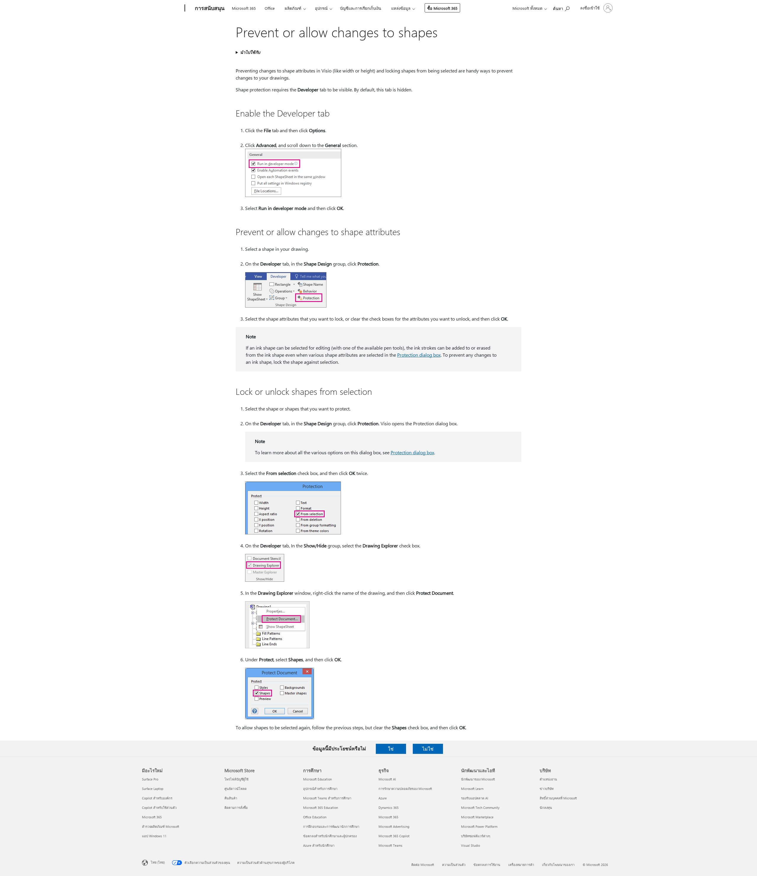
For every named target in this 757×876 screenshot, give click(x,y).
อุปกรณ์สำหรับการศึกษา (320, 788)
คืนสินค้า (230, 798)
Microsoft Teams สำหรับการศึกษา (327, 798)
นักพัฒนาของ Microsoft (478, 779)
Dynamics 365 (388, 807)
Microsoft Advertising (393, 826)
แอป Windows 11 (154, 836)
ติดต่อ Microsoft (422, 864)
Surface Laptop (152, 788)
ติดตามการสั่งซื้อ (236, 807)
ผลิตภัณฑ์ (293, 8)
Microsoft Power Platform (479, 826)
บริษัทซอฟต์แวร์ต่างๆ (475, 836)
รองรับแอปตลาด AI (474, 798)
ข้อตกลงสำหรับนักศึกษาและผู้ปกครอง (330, 836)
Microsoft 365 (244, 8)
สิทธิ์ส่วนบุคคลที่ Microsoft (558, 798)
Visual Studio (470, 845)
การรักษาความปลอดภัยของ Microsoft (405, 788)
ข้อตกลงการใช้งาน (486, 864)
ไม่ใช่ (428, 749)
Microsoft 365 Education (320, 807)
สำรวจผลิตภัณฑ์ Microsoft (160, 826)
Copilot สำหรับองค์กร (157, 798)
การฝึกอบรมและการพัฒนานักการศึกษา (331, 826)
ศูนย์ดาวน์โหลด (235, 788)
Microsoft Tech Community (480, 807)
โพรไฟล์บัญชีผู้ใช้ (236, 779)
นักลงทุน (546, 807)
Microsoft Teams (390, 845)
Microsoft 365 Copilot (394, 836)
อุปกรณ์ (321, 8)
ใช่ (391, 749)
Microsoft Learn (472, 788)
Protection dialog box (419, 355)
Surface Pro (150, 779)
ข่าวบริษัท (547, 788)
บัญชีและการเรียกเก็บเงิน (360, 8)
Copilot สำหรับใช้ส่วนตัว (159, 807)
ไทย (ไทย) (158, 862)
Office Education (314, 817)
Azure (382, 798)
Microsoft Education (317, 779)
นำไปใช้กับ (250, 52)
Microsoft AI (387, 779)
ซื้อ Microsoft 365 (442, 8)
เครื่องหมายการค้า (521, 864)
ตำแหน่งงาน (548, 779)
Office (270, 8)
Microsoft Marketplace (477, 817)
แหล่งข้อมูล (400, 8)
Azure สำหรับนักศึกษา (318, 845)
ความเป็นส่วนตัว (453, 864)
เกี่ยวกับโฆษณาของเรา (558, 864)
